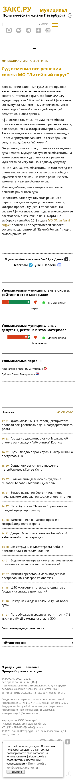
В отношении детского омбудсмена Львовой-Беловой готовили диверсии (31, 481)
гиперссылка (23, 693)
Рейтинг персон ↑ (37, 643)
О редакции (11, 667)
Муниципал (10, 61)
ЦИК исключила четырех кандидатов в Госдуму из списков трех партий (33, 589)
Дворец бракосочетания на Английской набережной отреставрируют (34, 535)
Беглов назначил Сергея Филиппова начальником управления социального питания (36, 495)
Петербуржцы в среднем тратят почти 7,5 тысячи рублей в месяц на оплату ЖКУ (36, 617)
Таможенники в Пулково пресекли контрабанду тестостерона (30, 522)
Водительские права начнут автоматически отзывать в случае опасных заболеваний (37, 562)
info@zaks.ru (36, 727)
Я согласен (15, 771)
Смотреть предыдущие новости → (37, 628)
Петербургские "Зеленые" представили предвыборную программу (34, 508)
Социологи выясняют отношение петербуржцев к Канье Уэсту (30, 467)
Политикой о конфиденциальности (26, 766)
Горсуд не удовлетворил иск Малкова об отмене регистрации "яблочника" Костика (35, 440)
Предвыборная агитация (22, 671)
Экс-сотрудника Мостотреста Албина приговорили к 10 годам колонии (32, 549)
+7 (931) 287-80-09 (14, 727)
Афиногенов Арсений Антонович (22, 368)
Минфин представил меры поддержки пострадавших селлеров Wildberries (33, 576)
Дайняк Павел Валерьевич (18, 374)
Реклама (32, 667)
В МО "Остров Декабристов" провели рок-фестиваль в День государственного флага (37, 425)
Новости (8, 412)
